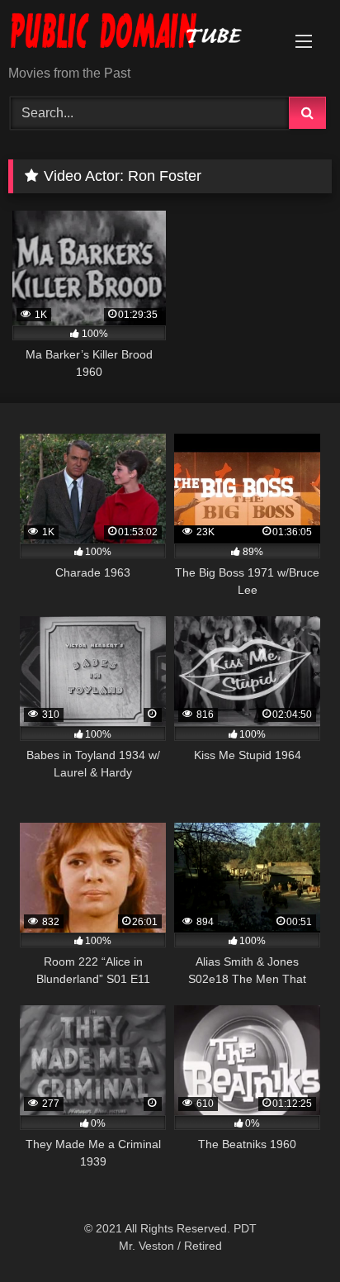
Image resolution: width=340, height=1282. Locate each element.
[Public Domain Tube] (139, 33)
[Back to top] (289, 1233)
